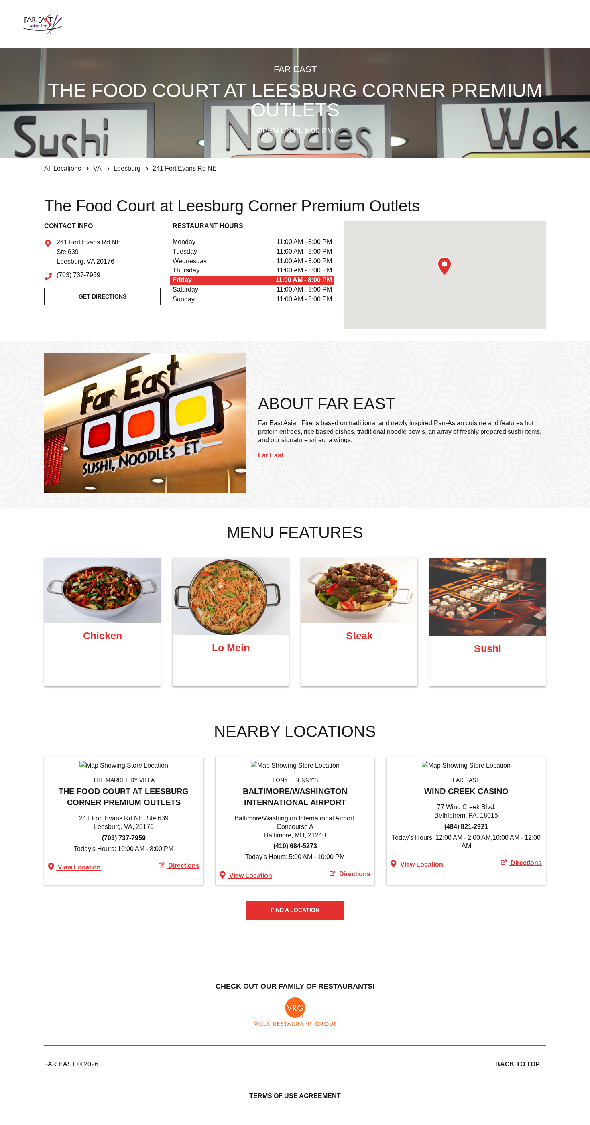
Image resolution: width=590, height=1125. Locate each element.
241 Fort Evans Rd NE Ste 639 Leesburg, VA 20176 (89, 252)
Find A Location (295, 910)
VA (97, 168)
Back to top (517, 1064)
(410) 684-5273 (295, 846)
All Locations (62, 168)
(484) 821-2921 (466, 826)
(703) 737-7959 (78, 275)
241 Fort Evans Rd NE (185, 168)
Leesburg (127, 168)
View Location (78, 867)
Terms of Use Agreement (295, 1096)
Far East (270, 455)
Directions (183, 865)
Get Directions (102, 296)
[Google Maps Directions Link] (123, 765)
